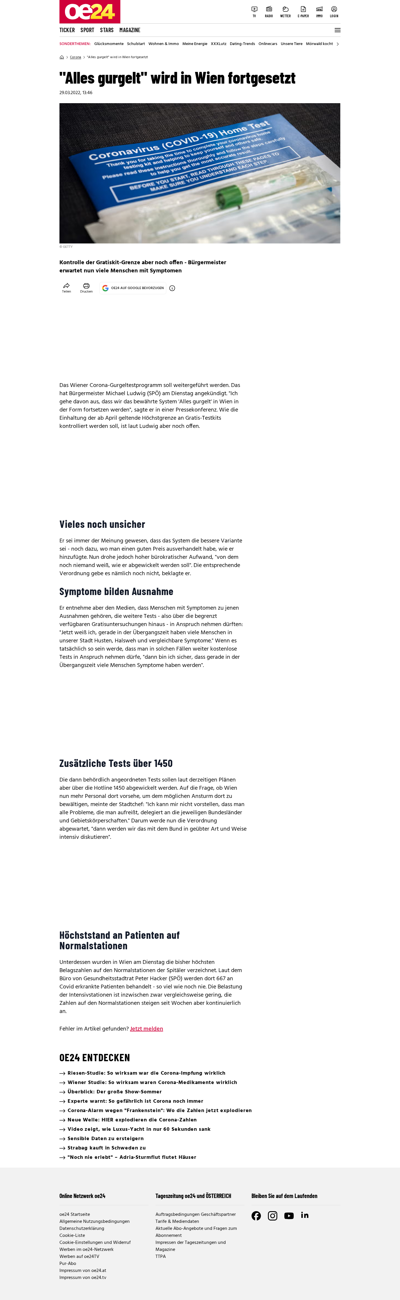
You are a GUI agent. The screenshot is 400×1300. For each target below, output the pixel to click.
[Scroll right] (338, 44)
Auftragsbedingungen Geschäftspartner (195, 1214)
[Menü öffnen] (337, 30)
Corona (75, 57)
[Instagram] (272, 1216)
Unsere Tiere (291, 44)
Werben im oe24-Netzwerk (86, 1250)
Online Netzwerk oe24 (82, 1195)
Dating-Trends (242, 44)
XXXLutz (218, 44)
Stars (107, 29)
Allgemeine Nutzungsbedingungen (94, 1221)
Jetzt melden (146, 1029)
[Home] (61, 57)
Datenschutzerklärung (81, 1228)
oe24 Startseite (74, 1214)
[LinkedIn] (305, 1216)
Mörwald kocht (319, 44)
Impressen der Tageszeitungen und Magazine (190, 1246)
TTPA (160, 1257)
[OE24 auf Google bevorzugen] (172, 288)
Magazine (130, 29)
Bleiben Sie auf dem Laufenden (284, 1195)
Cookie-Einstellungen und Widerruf (95, 1243)
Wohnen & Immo (163, 44)
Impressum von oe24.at (82, 1271)
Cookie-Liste (72, 1236)
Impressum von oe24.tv (82, 1278)
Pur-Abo (67, 1264)
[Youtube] (289, 1216)
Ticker (67, 29)
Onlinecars (268, 44)
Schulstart (136, 44)
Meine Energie (194, 44)
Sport (87, 29)
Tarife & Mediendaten (177, 1221)
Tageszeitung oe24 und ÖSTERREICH (193, 1195)
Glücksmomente (109, 44)
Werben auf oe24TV (79, 1257)
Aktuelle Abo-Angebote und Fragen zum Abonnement (196, 1232)
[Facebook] (256, 1216)
